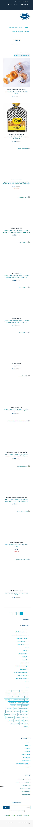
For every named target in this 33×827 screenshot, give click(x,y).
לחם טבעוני (17, 696)
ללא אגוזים (7, 699)
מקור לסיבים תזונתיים (10, 717)
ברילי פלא (26, 182)
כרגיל (25, 647)
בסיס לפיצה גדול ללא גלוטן (16, 591)
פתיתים (26, 723)
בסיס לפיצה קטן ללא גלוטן (16, 542)
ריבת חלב (17, 723)
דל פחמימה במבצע (22, 641)
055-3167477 (23, 788)
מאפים (27, 714)
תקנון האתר (26, 757)
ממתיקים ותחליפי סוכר (21, 678)
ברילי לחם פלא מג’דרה (16, 180)
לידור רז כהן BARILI (22, 644)
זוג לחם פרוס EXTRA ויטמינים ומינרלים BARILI (16, 452)
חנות (17, 44)
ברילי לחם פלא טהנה (16, 318)
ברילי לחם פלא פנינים (16, 407)
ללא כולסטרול (13, 705)
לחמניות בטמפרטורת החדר (19, 699)
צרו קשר (27, 767)
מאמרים (27, 751)
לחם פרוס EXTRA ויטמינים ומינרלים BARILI (16, 497)
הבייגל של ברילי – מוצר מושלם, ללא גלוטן (16, 89)
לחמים (27, 699)
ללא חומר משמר (25, 705)
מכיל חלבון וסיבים (8, 714)
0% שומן (26, 690)
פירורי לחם (11, 720)
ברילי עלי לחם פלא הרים (16, 228)
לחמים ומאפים (16, 138)
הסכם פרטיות (25, 760)
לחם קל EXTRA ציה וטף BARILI (16, 135)
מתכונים (27, 748)
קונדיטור (25, 650)
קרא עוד (16, 164)
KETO (22, 690)
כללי (26, 681)
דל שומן (26, 696)
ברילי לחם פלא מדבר (16, 273)
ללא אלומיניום (25, 702)
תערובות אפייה (25, 726)
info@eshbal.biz (26, 794)
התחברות (27, 8)
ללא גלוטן (11, 92)
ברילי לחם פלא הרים (16, 363)
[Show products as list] (27, 50)
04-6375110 (25, 785)
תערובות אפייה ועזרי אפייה (20, 672)
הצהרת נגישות (25, 754)
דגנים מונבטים (15, 693)
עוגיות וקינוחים (23, 663)
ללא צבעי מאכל (9, 708)
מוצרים (27, 745)
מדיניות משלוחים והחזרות (22, 764)
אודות (27, 742)
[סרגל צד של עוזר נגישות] (2, 787)
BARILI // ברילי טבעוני (21, 638)
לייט (11, 699)
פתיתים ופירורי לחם (22, 675)
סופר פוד (26, 720)
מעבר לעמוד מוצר (16, 71)
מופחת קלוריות (21, 714)
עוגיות (22, 720)
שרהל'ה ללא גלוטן (23, 653)
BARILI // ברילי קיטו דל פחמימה (19, 635)
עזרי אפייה (17, 720)
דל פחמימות (9, 693)
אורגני (9, 690)
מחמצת (15, 714)
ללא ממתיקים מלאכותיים (23, 708)
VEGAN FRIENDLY (15, 690)
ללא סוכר (6, 137)
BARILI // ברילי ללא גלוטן (21, 92)
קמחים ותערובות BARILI (21, 666)
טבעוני (22, 696)
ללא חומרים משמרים (12, 702)
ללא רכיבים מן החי (25, 711)
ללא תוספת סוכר (9, 711)
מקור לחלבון (18, 717)
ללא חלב (18, 705)
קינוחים (22, 723)
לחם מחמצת (11, 696)
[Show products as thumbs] (29, 50)
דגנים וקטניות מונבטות (24, 693)
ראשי (20, 44)
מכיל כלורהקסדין (25, 717)
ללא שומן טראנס (17, 711)
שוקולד (12, 723)
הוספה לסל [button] (16, 74)
